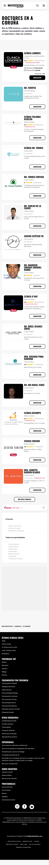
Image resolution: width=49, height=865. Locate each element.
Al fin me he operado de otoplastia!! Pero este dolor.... (18, 748)
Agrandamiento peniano (9, 737)
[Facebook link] (24, 807)
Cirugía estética (13, 546)
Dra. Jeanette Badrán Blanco (32, 471)
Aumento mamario (7, 724)
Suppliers (5, 796)
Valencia (4, 668)
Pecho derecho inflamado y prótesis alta (14, 745)
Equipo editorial (7, 775)
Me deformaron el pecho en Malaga (13, 752)
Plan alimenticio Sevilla (9, 699)
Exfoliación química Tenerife (11, 709)
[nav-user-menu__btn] (44, 5)
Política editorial (35, 844)
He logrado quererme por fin (10, 755)
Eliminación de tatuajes (9, 733)
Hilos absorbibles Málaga (10, 693)
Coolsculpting (6, 727)
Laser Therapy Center (9, 650)
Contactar (37, 77)
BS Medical (5, 653)
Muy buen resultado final (10, 764)
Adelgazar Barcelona (8, 686)
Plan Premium (6, 790)
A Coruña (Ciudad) (14, 528)
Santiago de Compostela (16, 531)
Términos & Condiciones (23, 847)
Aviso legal (23, 844)
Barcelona (5, 665)
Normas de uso (27, 841)
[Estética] (16, 6)
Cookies (36, 841)
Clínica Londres (32, 53)
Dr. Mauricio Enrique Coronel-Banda (33, 267)
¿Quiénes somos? (7, 772)
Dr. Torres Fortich (34, 177)
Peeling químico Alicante (10, 696)
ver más (26, 58)
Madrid (4, 662)
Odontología (12, 556)
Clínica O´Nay (31, 296)
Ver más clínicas (24, 499)
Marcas (4, 793)
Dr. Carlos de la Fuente (32, 207)
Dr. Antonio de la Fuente (9, 647)
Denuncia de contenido (9, 778)
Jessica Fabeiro (32, 441)
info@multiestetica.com (34, 836)
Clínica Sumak (6, 644)
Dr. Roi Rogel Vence (34, 385)
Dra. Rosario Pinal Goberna (34, 358)
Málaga (4, 672)
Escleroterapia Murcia (9, 702)
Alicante (4, 675)
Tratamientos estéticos (15, 558)
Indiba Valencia (7, 690)
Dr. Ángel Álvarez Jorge (33, 327)
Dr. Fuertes (30, 87)
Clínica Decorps (32, 413)
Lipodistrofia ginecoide (9, 721)
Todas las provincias (14, 526)
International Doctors (8, 800)
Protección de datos (14, 841)
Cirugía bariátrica (13, 544)
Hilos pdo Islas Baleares (9, 706)
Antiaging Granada (8, 712)
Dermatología (12, 551)
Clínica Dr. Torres (33, 148)
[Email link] (32, 807)
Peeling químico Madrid (9, 683)
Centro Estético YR (34, 236)
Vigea (3, 641)
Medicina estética (14, 554)
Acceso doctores (7, 787)
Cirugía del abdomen (8, 730)
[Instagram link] (17, 807)
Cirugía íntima (12, 549)
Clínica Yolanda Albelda (32, 118)
